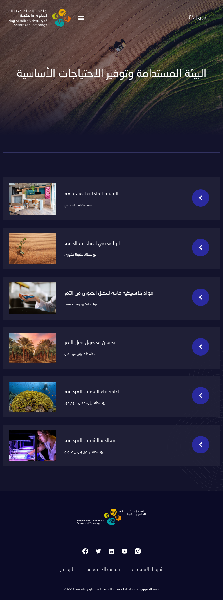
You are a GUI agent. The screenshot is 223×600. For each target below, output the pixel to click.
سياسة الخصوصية (103, 569)
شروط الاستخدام (147, 569)
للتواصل (67, 569)
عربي (202, 17)
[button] (81, 17)
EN (192, 17)
